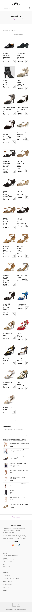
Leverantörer (6, 575)
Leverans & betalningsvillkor (11, 578)
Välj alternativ (14, 61)
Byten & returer (7, 581)
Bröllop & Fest (15, 19)
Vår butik (5, 572)
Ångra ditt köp (16, 517)
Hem (9, 19)
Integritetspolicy (7, 584)
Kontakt (5, 590)
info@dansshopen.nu (12, 555)
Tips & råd (6, 587)
